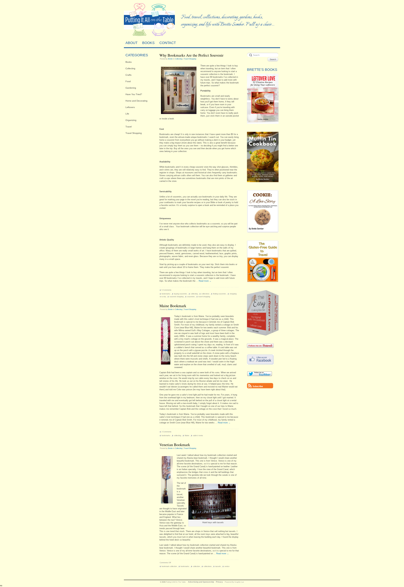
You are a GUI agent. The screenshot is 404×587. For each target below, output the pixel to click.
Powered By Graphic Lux (234, 582)
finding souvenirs (219, 294)
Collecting (130, 68)
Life (127, 113)
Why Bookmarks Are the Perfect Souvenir (191, 55)
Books (128, 62)
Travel (128, 126)
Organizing (130, 120)
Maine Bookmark (172, 305)
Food (128, 81)
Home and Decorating (136, 100)
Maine (187, 435)
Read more (205, 281)
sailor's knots (198, 435)
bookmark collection (169, 566)
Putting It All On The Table (176, 582)
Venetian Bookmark (174, 444)
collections (205, 294)
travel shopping (204, 297)
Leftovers (130, 107)
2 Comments (166, 432)
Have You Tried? (133, 94)
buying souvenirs (180, 294)
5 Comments (166, 290)
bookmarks (166, 294)
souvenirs (191, 297)
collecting (194, 294)
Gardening (130, 88)
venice (226, 566)
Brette (170, 59)
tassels (218, 566)
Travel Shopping (133, 133)
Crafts (128, 75)
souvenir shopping (176, 297)
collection (196, 566)
